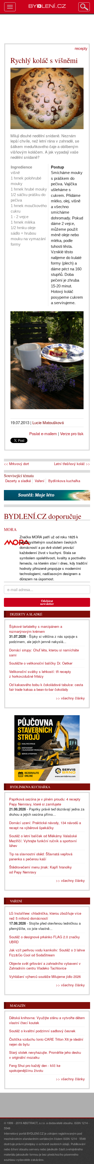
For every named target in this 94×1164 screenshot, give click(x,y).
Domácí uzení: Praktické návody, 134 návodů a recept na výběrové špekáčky (45, 825)
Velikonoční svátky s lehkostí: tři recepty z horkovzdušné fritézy (40, 674)
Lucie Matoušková (48, 422)
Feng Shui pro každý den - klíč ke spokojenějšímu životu (34, 1068)
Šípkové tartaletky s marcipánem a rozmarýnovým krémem (35, 629)
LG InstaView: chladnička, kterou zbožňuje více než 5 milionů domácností (45, 916)
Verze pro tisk (72, 433)
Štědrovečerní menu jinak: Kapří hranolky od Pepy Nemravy (40, 870)
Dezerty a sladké (18, 480)
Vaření (39, 480)
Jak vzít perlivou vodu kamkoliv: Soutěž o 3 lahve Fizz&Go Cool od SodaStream (47, 952)
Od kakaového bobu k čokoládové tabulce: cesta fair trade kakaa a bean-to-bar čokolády (46, 687)
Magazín (17, 1005)
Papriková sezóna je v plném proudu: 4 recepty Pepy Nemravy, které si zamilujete (44, 802)
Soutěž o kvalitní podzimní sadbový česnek (42, 1030)
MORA (10, 529)
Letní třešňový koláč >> (72, 463)
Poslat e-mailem (43, 433)
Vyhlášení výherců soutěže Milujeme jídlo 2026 (45, 976)
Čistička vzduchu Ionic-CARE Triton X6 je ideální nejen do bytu (46, 1042)
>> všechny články (70, 698)
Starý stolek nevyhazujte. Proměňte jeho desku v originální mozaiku (45, 1055)
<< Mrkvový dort (16, 463)
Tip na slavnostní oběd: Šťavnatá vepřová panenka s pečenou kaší (40, 856)
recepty (81, 48)
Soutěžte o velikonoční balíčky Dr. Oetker (40, 663)
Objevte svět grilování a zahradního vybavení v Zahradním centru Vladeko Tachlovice (45, 966)
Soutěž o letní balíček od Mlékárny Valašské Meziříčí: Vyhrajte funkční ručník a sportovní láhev (43, 840)
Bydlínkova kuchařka (64, 480)
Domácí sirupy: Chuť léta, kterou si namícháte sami (44, 652)
